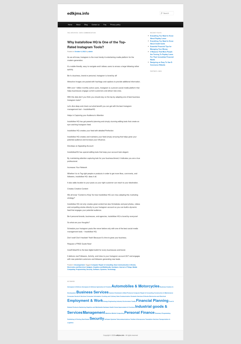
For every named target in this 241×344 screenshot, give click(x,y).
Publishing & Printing (74, 319)
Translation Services (152, 319)
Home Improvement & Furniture (124, 307)
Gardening (82, 307)
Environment (127, 301)
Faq (104, 24)
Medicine (108, 313)
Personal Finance (139, 312)
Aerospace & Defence (74, 287)
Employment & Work (85, 300)
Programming (81, 269)
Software (96, 269)
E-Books (133, 265)
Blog (86, 24)
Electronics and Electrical (76, 267)
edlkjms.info (78, 13)
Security (89, 269)
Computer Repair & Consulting (102, 265)
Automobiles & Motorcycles (135, 286)
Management (94, 312)
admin (90, 51)
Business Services (92, 292)
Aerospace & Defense (89, 287)
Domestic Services (137, 296)
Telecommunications (123, 319)
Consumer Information (93, 296)
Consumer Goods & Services (76, 296)
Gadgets (89, 267)
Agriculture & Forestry (103, 287)
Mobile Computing (118, 313)
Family (133, 301)
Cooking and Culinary (109, 296)
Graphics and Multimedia (102, 267)
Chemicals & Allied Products (123, 293)
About (78, 24)
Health (112, 307)
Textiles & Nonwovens (137, 319)
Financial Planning (152, 300)
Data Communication (121, 265)
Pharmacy (158, 313)
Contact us (96, 24)
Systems (103, 269)
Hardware (115, 267)
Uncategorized (79, 265)
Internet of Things (125, 267)
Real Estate (85, 319)
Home (70, 24)
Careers (111, 293)
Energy (105, 301)
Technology (111, 269)
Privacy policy (115, 24)
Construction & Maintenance (163, 293)
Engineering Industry (115, 301)
